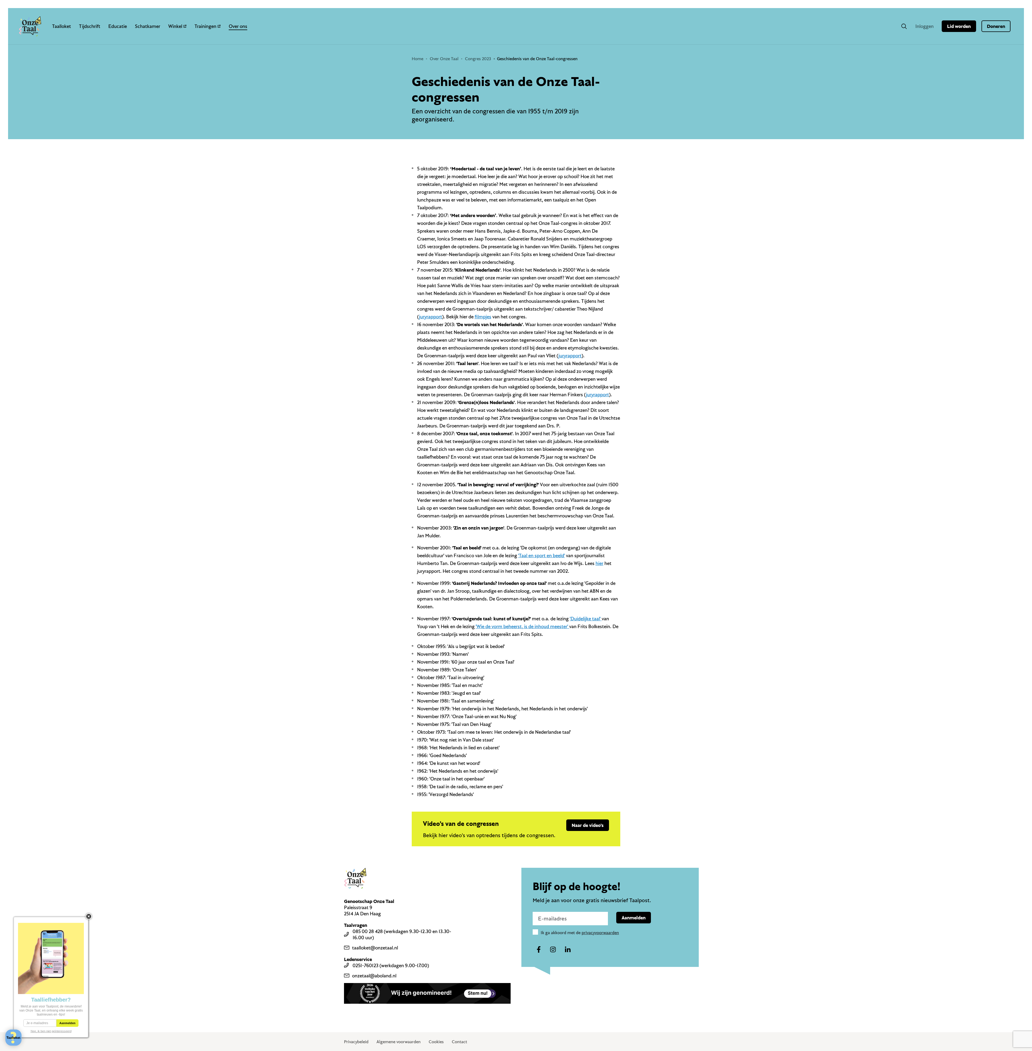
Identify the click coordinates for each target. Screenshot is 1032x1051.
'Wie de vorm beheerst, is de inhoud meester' (522, 626)
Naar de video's (588, 825)
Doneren (996, 26)
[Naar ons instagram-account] (553, 950)
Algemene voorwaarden (399, 1041)
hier (599, 563)
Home (417, 58)
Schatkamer (147, 26)
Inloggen (924, 26)
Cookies (436, 1041)
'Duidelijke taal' (586, 619)
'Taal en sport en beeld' (541, 555)
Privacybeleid (356, 1041)
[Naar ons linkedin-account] (568, 950)
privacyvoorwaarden (600, 932)
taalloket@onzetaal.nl (375, 948)
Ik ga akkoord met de (580, 932)
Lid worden (959, 26)
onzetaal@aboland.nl (374, 976)
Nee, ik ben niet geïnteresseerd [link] (51, 1031)
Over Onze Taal (444, 58)
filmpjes (483, 317)
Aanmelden (634, 918)
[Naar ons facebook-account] (538, 950)
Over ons (238, 26)
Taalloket (61, 26)
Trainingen (205, 26)
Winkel (175, 26)
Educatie (117, 26)
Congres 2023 (478, 58)
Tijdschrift (89, 26)
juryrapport (430, 317)
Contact (459, 1041)
